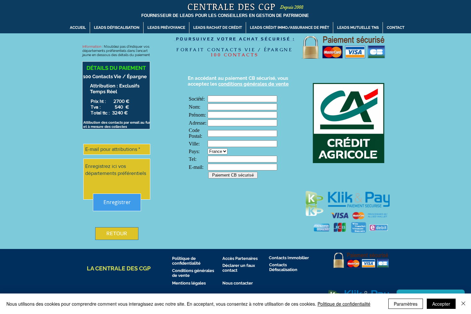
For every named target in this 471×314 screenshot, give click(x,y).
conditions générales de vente (253, 84)
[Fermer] (463, 304)
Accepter (441, 304)
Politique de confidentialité (344, 304)
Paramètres (405, 304)
